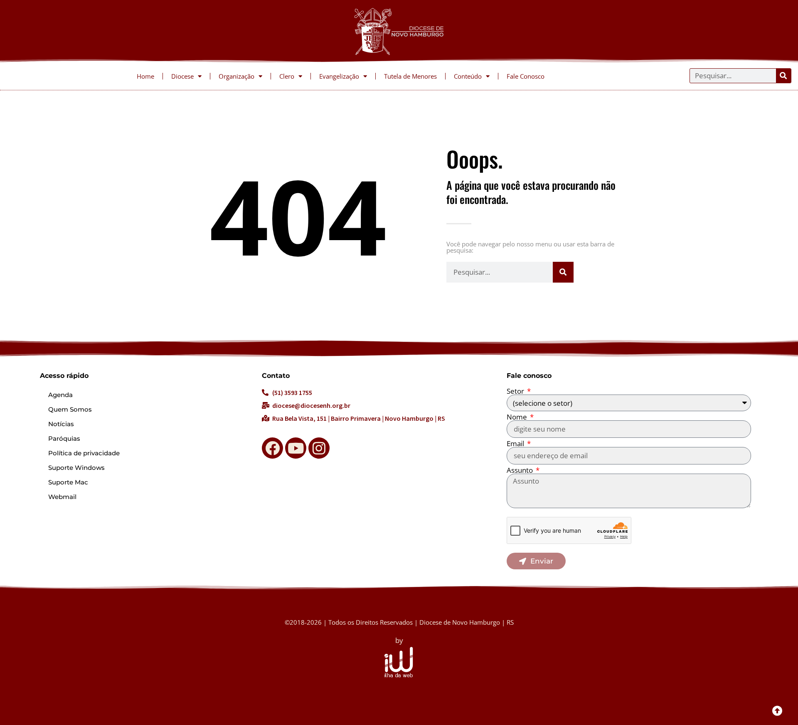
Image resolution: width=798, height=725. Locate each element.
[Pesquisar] (783, 76)
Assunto (520, 470)
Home (145, 76)
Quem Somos (70, 409)
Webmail (62, 497)
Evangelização (339, 76)
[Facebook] (272, 448)
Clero (286, 76)
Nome (518, 416)
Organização (236, 76)
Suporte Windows (76, 468)
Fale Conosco (525, 76)
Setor (516, 391)
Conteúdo (468, 76)
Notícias (61, 424)
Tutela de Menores (410, 76)
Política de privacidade (84, 453)
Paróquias (64, 438)
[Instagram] (319, 448)
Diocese (182, 76)
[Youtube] (295, 448)
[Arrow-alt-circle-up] (777, 710)
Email (516, 443)
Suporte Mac (68, 482)
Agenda (60, 395)
